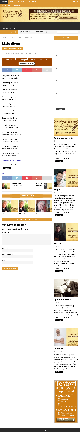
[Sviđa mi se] (3, 173)
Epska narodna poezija (48, 24)
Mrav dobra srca (26, 214)
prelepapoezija (19, 53)
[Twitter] (74, 2)
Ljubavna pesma (62, 299)
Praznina (59, 243)
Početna (5, 24)
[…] (71, 156)
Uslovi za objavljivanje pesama (11, 5)
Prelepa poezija (41, 430)
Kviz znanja (21, 2)
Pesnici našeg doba (8, 28)
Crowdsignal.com (75, 112)
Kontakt (26, 5)
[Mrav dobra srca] (27, 206)
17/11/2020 (8, 53)
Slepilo (57, 189)
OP (57, 430)
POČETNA (4, 2)
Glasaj (60, 109)
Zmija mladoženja (63, 138)
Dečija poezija (32, 53)
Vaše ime (5, 248)
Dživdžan (5, 214)
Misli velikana (32, 2)
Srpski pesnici (16, 24)
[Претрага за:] (67, 32)
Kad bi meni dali (42, 214)
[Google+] (78, 2)
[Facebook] (70, 2)
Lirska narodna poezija (69, 24)
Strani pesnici (30, 24)
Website (5, 260)
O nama (12, 2)
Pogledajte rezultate (65, 112)
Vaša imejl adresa (8, 254)
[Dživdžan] (10, 206)
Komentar (5, 232)
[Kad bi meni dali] (44, 206)
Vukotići (58, 348)
